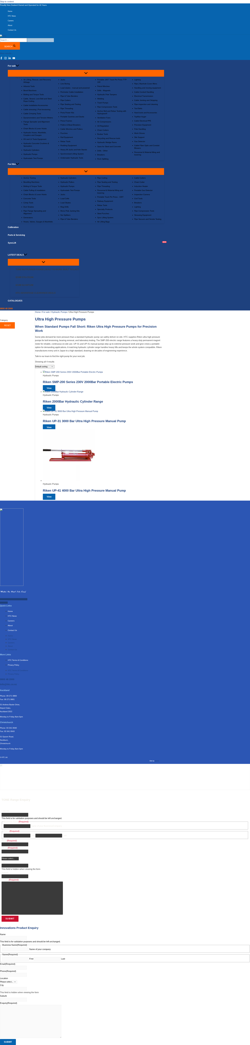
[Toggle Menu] (86, 73)
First (33, 835)
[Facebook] (1, 59)
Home (38, 312)
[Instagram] (5, 59)
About (10, 625)
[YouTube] (13, 59)
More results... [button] (6, 53)
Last (65, 835)
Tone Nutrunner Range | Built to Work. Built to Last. (47, 269)
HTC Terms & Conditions (18, 660)
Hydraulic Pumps (59, 312)
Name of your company (40, 949)
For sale (46, 312)
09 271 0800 (11, 696)
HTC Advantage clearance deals (36, 293)
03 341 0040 (11, 728)
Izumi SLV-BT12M (24, 285)
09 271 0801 (9, 699)
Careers (11, 621)
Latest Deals (16, 255)
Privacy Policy (13, 665)
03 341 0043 (9, 731)
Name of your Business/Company (46, 826)
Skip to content (7, 2)
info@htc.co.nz (8, 684)
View (49, 388)
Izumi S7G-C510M (24, 277)
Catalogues (15, 301)
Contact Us (12, 630)
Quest (157, 761)
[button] (17, 66)
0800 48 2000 (7, 679)
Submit (10, 919)
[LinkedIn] (9, 59)
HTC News (12, 616)
